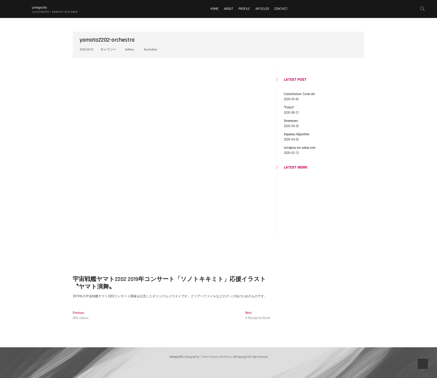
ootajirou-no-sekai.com (299, 148)
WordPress (226, 356)
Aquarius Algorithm (296, 134)
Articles (262, 8)
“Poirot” (289, 107)
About (228, 8)
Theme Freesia (209, 356)
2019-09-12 (86, 50)
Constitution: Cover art (299, 94)
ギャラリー (108, 50)
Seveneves (291, 121)
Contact (281, 8)
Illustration (150, 50)
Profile (244, 8)
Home (214, 8)
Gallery (129, 50)
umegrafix (39, 7)
